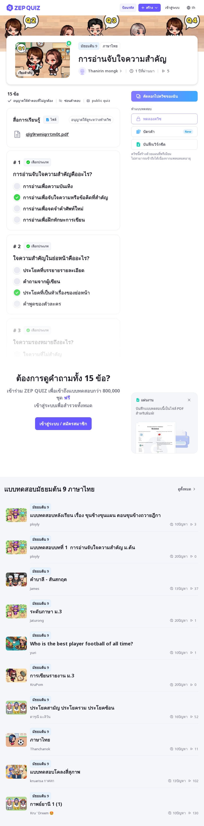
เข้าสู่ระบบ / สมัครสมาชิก (63, 424)
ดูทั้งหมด (184, 489)
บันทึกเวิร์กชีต (154, 144)
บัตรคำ (167, 131)
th (193, 7)
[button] (164, 423)
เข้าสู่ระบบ (172, 7)
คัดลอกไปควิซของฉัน (160, 96)
